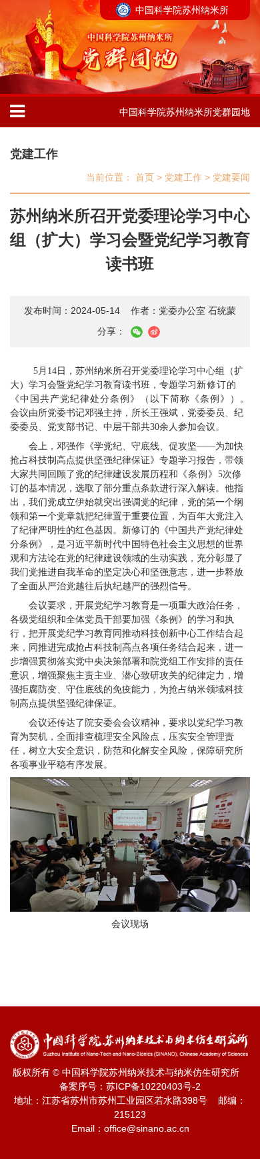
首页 (144, 177)
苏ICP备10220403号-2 (153, 1086)
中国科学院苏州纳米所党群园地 (184, 112)
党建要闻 (231, 177)
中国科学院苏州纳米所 (182, 10)
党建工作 (34, 154)
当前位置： (109, 177)
